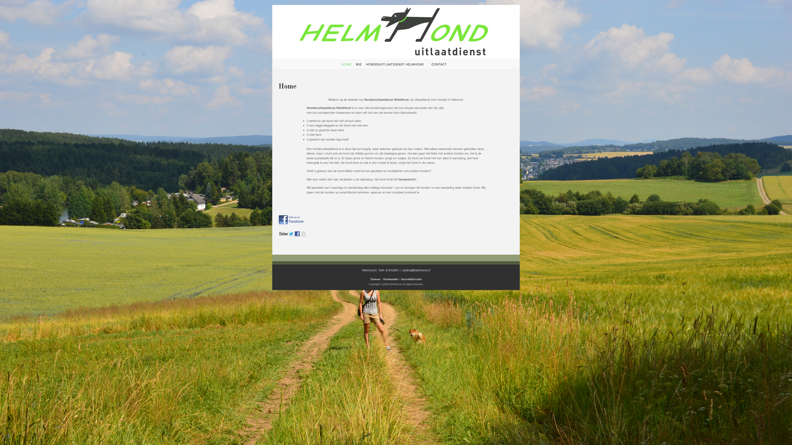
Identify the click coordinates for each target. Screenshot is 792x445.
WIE (359, 64)
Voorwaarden (390, 279)
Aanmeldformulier (411, 279)
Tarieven (375, 279)
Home (346, 64)
